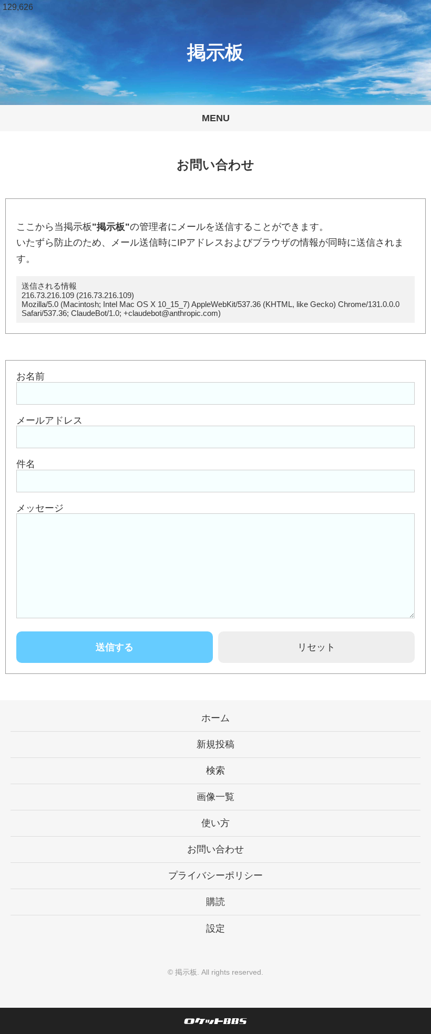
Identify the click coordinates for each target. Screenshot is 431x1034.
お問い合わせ (215, 849)
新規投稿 (215, 744)
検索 (215, 770)
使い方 (215, 823)
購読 (215, 901)
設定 (215, 928)
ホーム (215, 718)
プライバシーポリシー (215, 875)
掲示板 (215, 52)
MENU (216, 118)
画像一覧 (215, 797)
